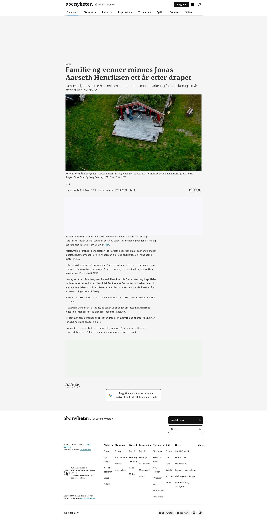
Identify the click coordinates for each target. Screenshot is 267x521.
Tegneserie (158, 496)
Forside (107, 451)
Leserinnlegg (120, 470)
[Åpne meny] (192, 4)
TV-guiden (157, 478)
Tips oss (175, 429)
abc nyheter (167, 513)
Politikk (107, 484)
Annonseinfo (180, 463)
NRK (106, 244)
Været (156, 484)
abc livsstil (184, 513)
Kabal (168, 482)
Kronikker (119, 463)
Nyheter (71, 12)
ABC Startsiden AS (87, 498)
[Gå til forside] (119, 4)
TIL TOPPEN (70, 513)
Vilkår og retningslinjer (185, 476)
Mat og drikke (145, 470)
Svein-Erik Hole (85, 450)
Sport (106, 478)
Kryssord (170, 476)
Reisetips (143, 457)
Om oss (174, 12)
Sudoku (169, 470)
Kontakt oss (177, 420)
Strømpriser (158, 490)
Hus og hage (144, 463)
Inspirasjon (124, 12)
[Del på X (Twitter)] (195, 190)
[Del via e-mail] (199, 190)
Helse (131, 467)
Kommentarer (121, 457)
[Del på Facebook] (190, 190)
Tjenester (143, 12)
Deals (141, 476)
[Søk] (199, 4)
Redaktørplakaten (82, 470)
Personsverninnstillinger (185, 470)
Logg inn (181, 4)
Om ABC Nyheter (183, 451)
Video (189, 12)
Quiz (168, 457)
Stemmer (89, 12)
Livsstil (106, 12)
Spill (159, 12)
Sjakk (168, 463)
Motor (132, 474)
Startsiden (157, 451)
